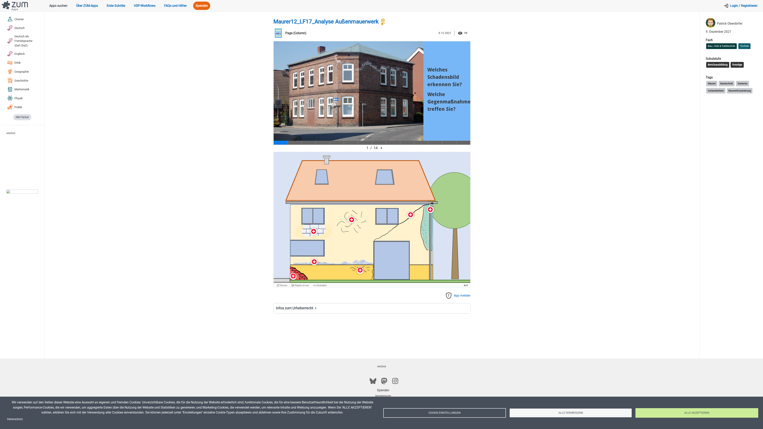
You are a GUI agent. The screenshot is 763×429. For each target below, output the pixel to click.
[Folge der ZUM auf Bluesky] (373, 381)
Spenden (202, 6)
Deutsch (20, 28)
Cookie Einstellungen (444, 412)
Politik (18, 107)
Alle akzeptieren (696, 412)
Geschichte (21, 80)
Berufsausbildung (718, 64)
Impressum (383, 396)
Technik (744, 45)
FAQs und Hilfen (175, 6)
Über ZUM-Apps (87, 6)
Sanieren (743, 83)
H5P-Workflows (144, 6)
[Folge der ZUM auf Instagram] (395, 381)
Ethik (18, 63)
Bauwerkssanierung (739, 90)
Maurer (712, 83)
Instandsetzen (716, 90)
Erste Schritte (116, 6)
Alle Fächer (22, 117)
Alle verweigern (571, 412)
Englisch (20, 54)
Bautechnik (726, 83)
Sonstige (737, 64)
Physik (19, 98)
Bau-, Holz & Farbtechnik (721, 45)
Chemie (19, 19)
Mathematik (22, 89)
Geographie (22, 71)
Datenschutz (15, 419)
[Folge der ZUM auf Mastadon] (384, 381)
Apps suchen (58, 6)
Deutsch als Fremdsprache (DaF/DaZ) (23, 41)
